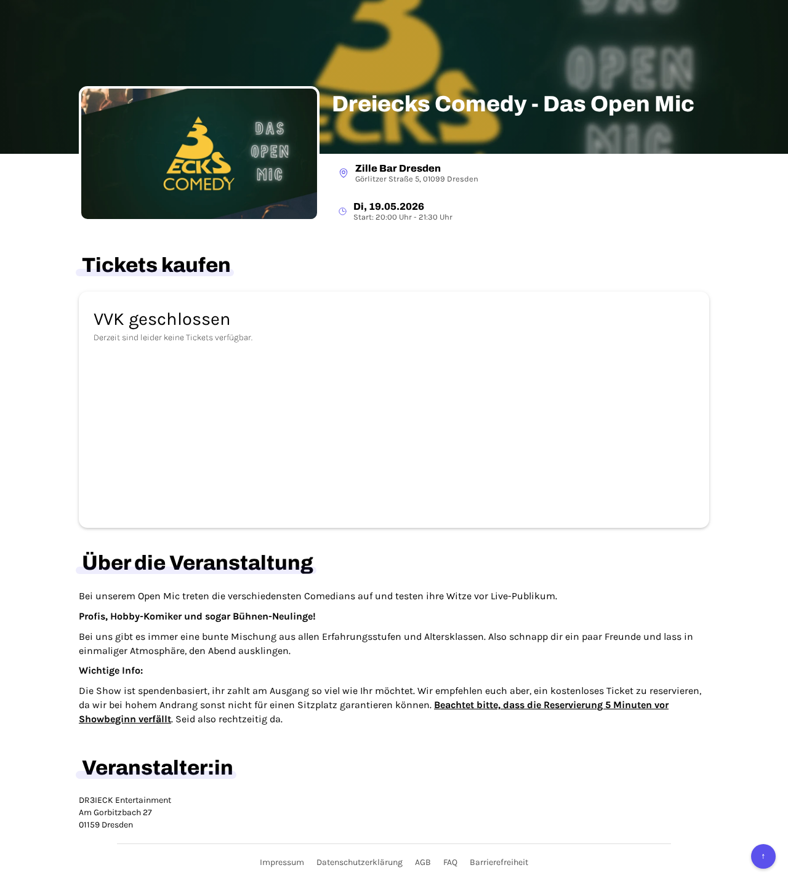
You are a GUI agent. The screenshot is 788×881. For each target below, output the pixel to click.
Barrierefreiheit (499, 862)
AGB (423, 862)
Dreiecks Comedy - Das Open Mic (513, 104)
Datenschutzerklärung (359, 862)
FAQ (450, 862)
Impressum (282, 862)
